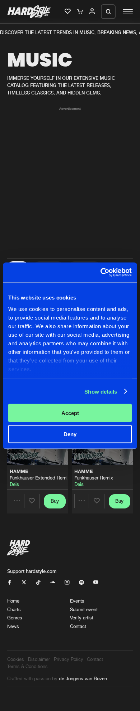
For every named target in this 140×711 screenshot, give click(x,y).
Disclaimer (39, 659)
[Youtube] (95, 582)
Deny (70, 434)
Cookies (15, 659)
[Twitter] (24, 582)
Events (77, 601)
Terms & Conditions (27, 666)
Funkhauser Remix (93, 478)
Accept (70, 413)
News (13, 626)
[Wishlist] (68, 11)
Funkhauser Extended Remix (40, 478)
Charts (14, 609)
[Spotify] (81, 582)
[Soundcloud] (52, 582)
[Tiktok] (38, 582)
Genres (14, 617)
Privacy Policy (68, 659)
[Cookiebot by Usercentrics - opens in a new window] (101, 272)
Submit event (84, 609)
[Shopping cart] (80, 11)
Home (13, 601)
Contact (78, 626)
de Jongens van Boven (83, 678)
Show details (100, 391)
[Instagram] (67, 582)
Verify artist (81, 617)
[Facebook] (9, 582)
